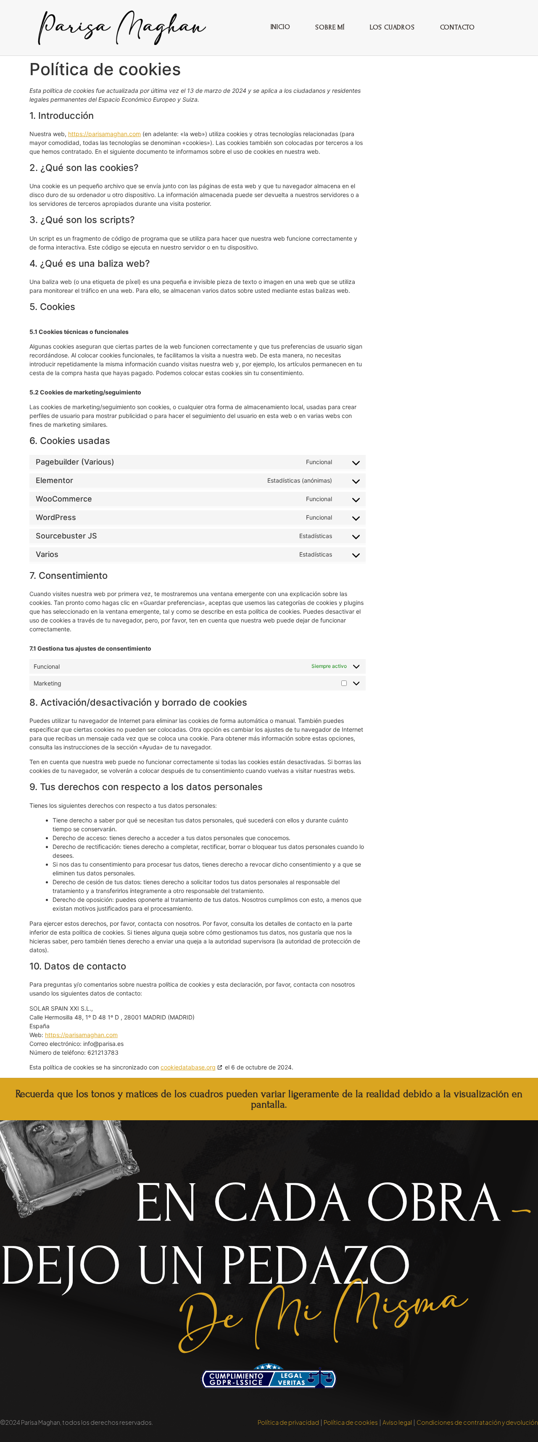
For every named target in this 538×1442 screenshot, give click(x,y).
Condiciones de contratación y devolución (477, 1422)
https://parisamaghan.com (104, 133)
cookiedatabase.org (188, 1067)
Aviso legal (397, 1422)
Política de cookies (351, 1422)
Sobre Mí (329, 27)
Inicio (280, 27)
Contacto (457, 27)
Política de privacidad (288, 1422)
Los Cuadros (392, 27)
